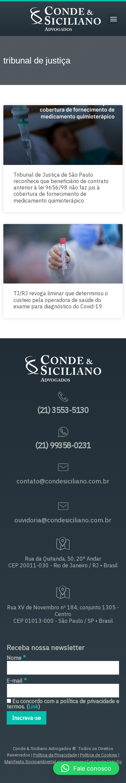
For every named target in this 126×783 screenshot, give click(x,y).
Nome (16, 657)
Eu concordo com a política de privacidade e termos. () (63, 703)
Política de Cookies (98, 754)
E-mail (17, 680)
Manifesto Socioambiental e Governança (44, 761)
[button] (113, 18)
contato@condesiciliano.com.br (63, 481)
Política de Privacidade (55, 754)
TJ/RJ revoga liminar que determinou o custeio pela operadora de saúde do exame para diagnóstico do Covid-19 (60, 299)
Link (33, 706)
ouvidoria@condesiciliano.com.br (63, 520)
